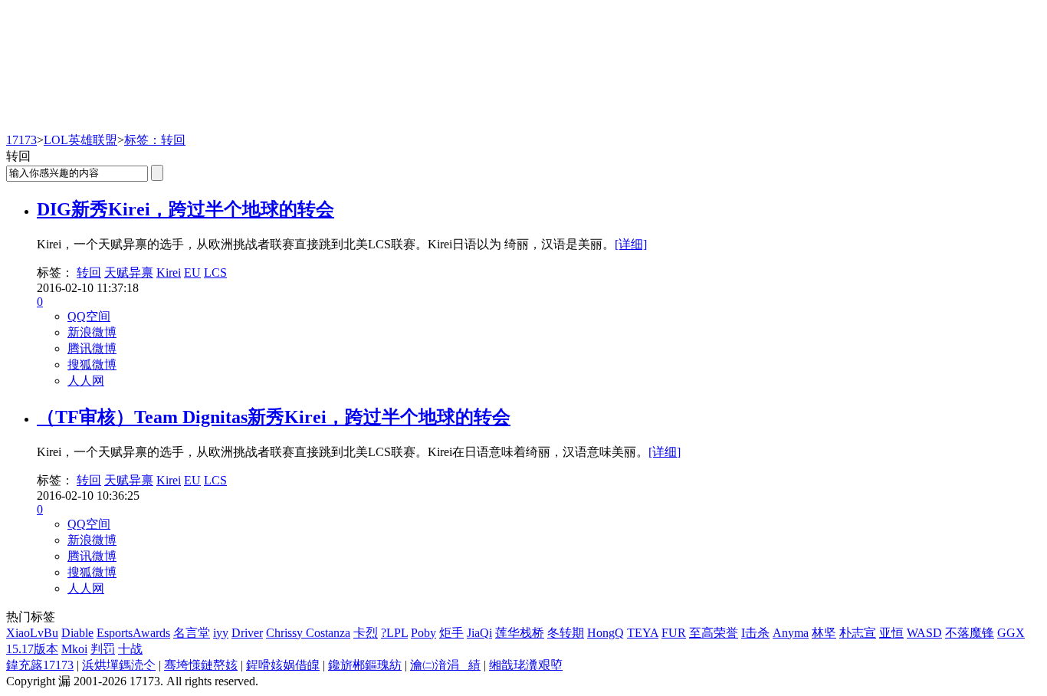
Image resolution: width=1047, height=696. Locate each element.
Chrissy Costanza (308, 632)
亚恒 (891, 632)
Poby (423, 632)
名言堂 (191, 632)
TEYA (642, 632)
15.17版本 (32, 648)
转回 (89, 272)
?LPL (394, 632)
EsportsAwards (133, 632)
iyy (220, 632)
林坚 (824, 632)
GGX (1011, 632)
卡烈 (365, 632)
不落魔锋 (969, 632)
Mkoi (74, 648)
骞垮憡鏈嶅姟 (201, 664)
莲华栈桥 (519, 632)
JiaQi (479, 632)
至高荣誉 (713, 632)
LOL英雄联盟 (80, 139)
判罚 (102, 648)
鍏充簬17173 (40, 664)
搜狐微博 (92, 364)
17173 (21, 139)
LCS (215, 272)
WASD (924, 632)
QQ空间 (88, 316)
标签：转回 (154, 139)
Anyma (791, 632)
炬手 (451, 632)
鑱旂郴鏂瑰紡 (365, 664)
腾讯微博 (92, 348)
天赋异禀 (128, 272)
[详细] (631, 244)
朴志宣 (857, 632)
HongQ (605, 632)
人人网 (85, 380)
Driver (247, 632)
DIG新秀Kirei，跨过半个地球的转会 (185, 209)
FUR (673, 632)
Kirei (168, 272)
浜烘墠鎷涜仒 (119, 664)
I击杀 (755, 632)
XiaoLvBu (32, 632)
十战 (130, 648)
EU (192, 272)
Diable (77, 632)
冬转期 (565, 632)
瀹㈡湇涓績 (445, 664)
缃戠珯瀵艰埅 (526, 664)
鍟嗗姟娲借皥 (283, 664)
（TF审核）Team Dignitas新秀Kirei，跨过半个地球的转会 (273, 417)
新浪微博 (92, 332)
